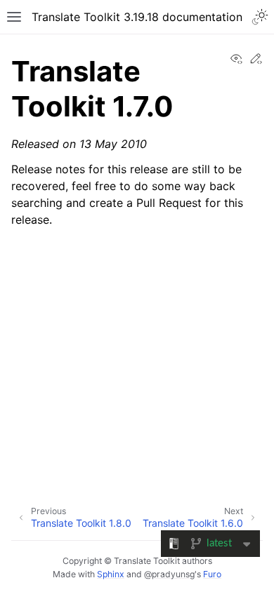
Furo (212, 574)
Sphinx (110, 574)
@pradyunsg (169, 574)
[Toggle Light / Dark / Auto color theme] (260, 16)
